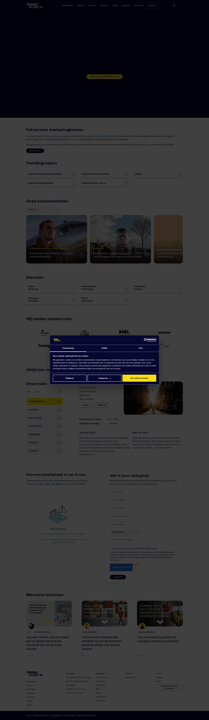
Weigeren (70, 378)
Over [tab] (141, 348)
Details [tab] (105, 348)
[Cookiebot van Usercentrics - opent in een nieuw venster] (145, 340)
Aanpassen (103, 378)
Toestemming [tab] (68, 348)
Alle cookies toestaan (139, 378)
